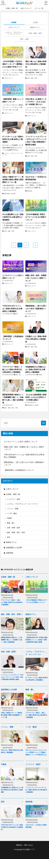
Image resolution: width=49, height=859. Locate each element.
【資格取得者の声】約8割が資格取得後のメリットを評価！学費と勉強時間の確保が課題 (36, 640)
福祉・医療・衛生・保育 (16, 532)
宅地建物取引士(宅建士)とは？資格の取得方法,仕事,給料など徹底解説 (12, 790)
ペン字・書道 (12, 513)
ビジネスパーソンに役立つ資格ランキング (20, 442)
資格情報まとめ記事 (14, 548)
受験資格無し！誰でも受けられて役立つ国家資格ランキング (24, 463)
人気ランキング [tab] (14, 27)
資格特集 (9, 553)
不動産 (9, 518)
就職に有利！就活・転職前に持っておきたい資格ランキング (24, 448)
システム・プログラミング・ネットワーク (22, 504)
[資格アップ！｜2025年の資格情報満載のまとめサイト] (24, 3)
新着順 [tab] (13, 22)
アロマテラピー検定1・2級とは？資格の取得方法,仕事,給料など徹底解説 (12, 602)
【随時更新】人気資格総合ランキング (19, 470)
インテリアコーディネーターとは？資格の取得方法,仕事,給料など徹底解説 (36, 790)
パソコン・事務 (12, 509)
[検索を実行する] (43, 423)
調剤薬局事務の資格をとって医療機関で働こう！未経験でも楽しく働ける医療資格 (11, 640)
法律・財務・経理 (13, 528)
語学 (8, 537)
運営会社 (19, 845)
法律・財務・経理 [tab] (35, 33)
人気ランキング (12, 489)
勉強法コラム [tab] (35, 27)
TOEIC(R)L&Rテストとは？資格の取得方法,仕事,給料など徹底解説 (24, 456)
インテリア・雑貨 (13, 499)
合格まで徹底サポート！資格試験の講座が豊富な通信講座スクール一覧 (11, 715)
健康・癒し (11, 523)
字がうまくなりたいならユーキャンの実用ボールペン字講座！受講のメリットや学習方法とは (36, 752)
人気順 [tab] (35, 22)
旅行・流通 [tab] (24, 39)
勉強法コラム (11, 542)
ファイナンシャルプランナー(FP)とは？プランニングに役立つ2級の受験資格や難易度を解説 (12, 677)
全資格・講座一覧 (13, 494)
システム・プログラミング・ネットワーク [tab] (14, 33)
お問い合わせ (28, 845)
